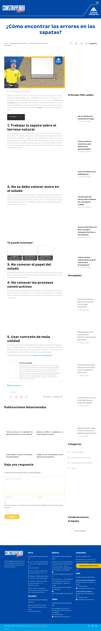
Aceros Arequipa (25, 363)
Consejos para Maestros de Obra (82, 463)
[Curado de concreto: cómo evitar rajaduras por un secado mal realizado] (82, 389)
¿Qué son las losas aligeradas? (42, 355)
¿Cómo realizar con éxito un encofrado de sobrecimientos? (19, 456)
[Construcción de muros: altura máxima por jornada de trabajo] (82, 188)
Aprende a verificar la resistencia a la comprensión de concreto (49, 433)
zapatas (39, 107)
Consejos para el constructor (19, 91)
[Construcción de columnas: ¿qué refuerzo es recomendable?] (82, 132)
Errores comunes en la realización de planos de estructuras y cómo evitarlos (19, 433)
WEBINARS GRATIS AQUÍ (88, 566)
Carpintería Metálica (78, 452)
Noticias (74, 468)
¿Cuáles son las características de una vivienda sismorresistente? (49, 456)
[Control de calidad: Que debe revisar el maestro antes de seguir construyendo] (82, 290)
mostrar (20, 116)
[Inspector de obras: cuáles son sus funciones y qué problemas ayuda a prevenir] (82, 419)
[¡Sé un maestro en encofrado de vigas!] (82, 107)
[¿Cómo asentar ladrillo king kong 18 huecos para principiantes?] (82, 248)
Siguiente (56, 397)
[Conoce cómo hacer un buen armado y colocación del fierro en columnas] (82, 218)
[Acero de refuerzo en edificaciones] (82, 163)
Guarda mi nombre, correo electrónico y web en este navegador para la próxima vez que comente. (33, 506)
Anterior (48, 397)
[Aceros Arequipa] (12, 370)
